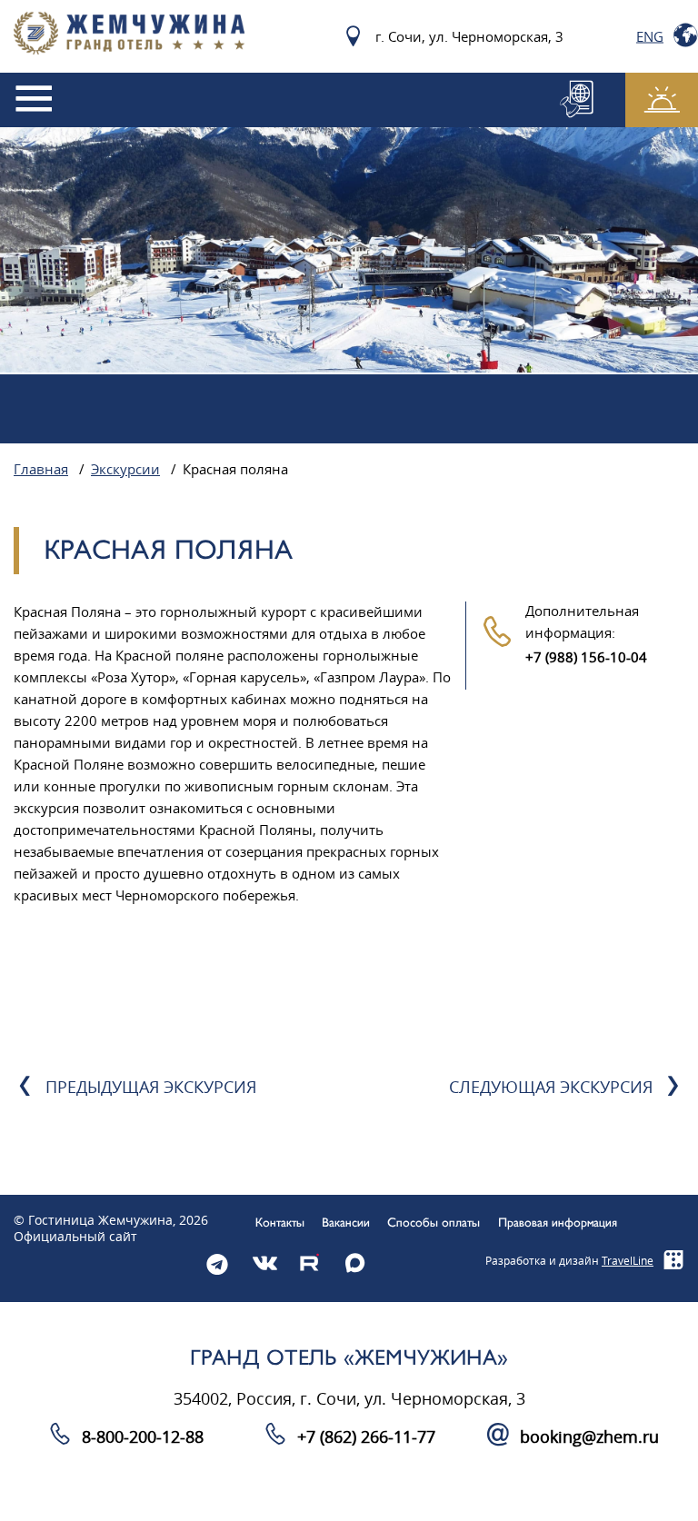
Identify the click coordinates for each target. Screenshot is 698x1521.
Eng (649, 36)
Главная (41, 470)
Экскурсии (125, 470)
